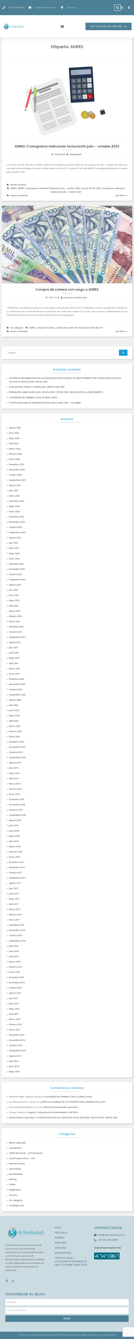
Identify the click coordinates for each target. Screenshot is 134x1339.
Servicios (13, 1195)
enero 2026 (14, 459)
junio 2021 (14, 652)
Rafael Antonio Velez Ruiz (21, 1117)
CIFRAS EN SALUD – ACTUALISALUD (25, 1153)
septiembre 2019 (17, 757)
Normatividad (15, 1173)
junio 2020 (14, 710)
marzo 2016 (14, 961)
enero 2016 (14, 972)
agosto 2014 (15, 1055)
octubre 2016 (15, 935)
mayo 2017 (14, 898)
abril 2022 (13, 605)
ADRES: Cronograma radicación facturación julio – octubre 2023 (67, 146)
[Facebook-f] (6, 1280)
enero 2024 (14, 511)
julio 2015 (13, 998)
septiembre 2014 (17, 1050)
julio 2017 (13, 888)
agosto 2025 (15, 485)
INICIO (58, 1227)
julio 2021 (13, 647)
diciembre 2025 (16, 464)
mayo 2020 (14, 715)
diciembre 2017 (16, 862)
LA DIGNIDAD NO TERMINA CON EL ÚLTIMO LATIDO (33, 397)
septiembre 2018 (17, 815)
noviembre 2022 (17, 569)
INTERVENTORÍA (63, 1253)
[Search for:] (67, 352)
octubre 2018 (15, 809)
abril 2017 (13, 904)
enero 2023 (14, 558)
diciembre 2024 (16, 501)
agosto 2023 (15, 537)
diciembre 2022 (16, 563)
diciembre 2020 (16, 678)
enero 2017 (14, 919)
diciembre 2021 (16, 626)
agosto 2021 (15, 642)
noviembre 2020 (17, 684)
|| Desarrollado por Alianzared (98, 1335)
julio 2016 (13, 945)
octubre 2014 (15, 1045)
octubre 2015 (15, 987)
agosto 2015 (15, 992)
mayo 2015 (14, 1008)
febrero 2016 (15, 966)
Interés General (18, 184)
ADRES (13, 188)
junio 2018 (14, 830)
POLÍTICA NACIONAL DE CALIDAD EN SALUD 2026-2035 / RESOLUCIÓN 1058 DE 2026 (77, 1117)
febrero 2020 (15, 731)
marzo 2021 (14, 668)
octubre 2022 (15, 574)
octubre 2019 (15, 752)
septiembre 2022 (17, 579)
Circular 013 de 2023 (90, 188)
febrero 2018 (15, 851)
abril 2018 (13, 841)
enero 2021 (14, 673)
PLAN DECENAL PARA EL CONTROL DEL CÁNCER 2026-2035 (36, 386)
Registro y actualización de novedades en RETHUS (53, 1112)
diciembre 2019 (16, 741)
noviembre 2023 (17, 521)
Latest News (15, 1168)
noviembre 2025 (17, 469)
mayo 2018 (14, 836)
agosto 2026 (15, 427)
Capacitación (15, 1147)
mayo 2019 (14, 773)
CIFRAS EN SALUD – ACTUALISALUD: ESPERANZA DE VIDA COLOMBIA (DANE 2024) (71, 1261)
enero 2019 (14, 794)
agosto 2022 (15, 584)
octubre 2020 (15, 689)
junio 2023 (14, 548)
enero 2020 (14, 736)
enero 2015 (14, 1029)
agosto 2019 (15, 762)
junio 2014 (14, 1066)
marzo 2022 (14, 610)
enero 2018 (14, 856)
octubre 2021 (15, 631)
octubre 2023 (15, 527)
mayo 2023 (14, 553)
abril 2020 (13, 720)
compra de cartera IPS (67, 327)
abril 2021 (13, 663)
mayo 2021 (14, 657)
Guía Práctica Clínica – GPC (22, 1158)
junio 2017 (14, 893)
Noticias (13, 1179)
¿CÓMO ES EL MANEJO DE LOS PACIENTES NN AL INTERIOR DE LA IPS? (73, 1101)
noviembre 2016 (17, 930)
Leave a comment (19, 195)
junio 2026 (14, 432)
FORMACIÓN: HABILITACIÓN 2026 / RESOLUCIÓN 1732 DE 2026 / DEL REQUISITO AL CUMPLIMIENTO (56, 392)
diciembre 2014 (16, 1034)
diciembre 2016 (16, 924)
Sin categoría (16, 327)
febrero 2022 (15, 616)
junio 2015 (14, 1003)
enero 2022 (14, 621)
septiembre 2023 (17, 532)
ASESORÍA (60, 1247)
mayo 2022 (14, 600)
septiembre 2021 (17, 637)
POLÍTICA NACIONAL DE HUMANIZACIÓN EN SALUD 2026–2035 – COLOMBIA (45, 402)
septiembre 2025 (17, 480)
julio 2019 (13, 767)
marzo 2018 (14, 846)
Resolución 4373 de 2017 (91, 327)
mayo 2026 (14, 438)
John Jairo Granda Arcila (75, 297)
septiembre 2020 (17, 694)
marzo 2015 (14, 1019)
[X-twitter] (13, 1280)
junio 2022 (14, 595)
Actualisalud (75, 154)
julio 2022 (13, 589)
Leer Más (119, 195)
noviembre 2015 (17, 982)
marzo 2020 (14, 726)
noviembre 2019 (17, 747)
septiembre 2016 (17, 940)
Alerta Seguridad (17, 1142)
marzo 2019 (14, 783)
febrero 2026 (15, 453)
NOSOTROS (61, 1232)
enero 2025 (14, 495)
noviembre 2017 (17, 867)
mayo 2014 (14, 1071)
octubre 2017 (15, 872)
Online (12, 1184)
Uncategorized (16, 1205)
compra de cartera (46, 327)
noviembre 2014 (17, 1040)
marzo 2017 (14, 909)
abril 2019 (13, 778)
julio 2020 (13, 705)
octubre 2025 (15, 474)
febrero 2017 (15, 914)
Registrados (15, 1189)
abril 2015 (13, 1013)
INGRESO (59, 1237)
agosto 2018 (15, 820)
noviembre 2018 (17, 804)
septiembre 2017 (17, 877)
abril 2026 (13, 443)
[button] (117, 7)
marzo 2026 (14, 448)
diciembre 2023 (16, 516)
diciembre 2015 (16, 977)
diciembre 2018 (16, 799)
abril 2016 (13, 956)
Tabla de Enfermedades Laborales (60, 1107)
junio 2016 (14, 951)
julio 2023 (13, 542)
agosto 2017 (15, 883)
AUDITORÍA (61, 1242)
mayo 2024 (14, 506)
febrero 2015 (15, 1024)
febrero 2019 (15, 788)
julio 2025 (13, 490)
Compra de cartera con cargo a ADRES (67, 289)
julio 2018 (13, 825)
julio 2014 (13, 1061)
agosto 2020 (15, 699)
